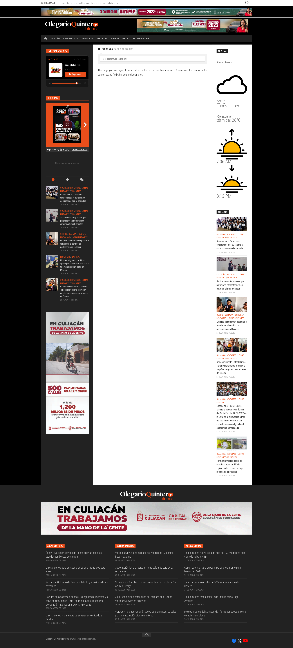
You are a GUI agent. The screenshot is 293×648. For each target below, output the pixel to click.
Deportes (102, 30)
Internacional (141, 30)
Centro (63, 226)
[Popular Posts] (67, 172)
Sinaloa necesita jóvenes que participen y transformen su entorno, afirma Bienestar (73, 213)
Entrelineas (72, 3)
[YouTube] (245, 600)
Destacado (75, 180)
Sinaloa (114, 30)
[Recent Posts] (53, 172)
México (126, 30)
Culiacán (55, 30)
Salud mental (112, 3)
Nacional (76, 249)
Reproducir (76, 66)
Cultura (82, 226)
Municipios (69, 30)
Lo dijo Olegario (98, 3)
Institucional (84, 3)
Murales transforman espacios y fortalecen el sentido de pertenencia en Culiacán (74, 236)
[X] (239, 600)
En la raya (61, 3)
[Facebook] (234, 600)
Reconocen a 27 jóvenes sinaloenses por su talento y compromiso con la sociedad (73, 190)
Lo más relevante (79, 229)
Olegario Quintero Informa (57, 598)
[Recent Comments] (81, 172)
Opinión (85, 30)
